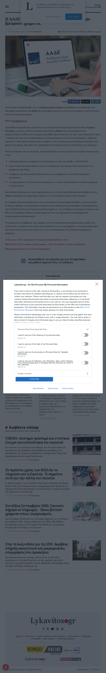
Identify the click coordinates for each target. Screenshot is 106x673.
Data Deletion (38, 388)
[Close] (97, 284)
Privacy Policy (67, 388)
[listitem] (53, 329)
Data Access (53, 388)
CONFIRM (34, 379)
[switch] (85, 335)
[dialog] (53, 336)
